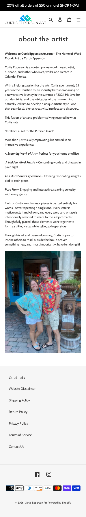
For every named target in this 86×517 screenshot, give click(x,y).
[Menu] (78, 19)
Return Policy (18, 412)
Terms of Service (20, 435)
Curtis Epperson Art (36, 502)
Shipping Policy (19, 400)
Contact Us (16, 447)
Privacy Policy (18, 423)
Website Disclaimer (22, 389)
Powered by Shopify (59, 502)
